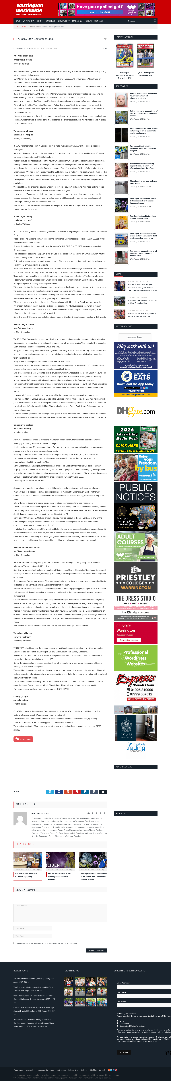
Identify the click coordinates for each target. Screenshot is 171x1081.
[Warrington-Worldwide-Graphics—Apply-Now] (106, 16)
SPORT (40, 21)
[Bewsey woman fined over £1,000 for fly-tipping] (27, 861)
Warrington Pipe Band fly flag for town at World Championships (142, 301)
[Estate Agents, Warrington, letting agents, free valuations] (136, 643)
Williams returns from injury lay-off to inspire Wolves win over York (142, 315)
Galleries (84, 1070)
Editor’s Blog (73, 1070)
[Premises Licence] (136, 502)
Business (50, 21)
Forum (88, 21)
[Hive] (136, 530)
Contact (102, 1070)
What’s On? (28, 21)
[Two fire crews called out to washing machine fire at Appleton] (60, 861)
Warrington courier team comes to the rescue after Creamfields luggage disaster (94, 876)
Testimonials (61, 1070)
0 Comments (25, 739)
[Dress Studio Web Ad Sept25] (136, 620)
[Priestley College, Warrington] (136, 592)
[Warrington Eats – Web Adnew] (136, 397)
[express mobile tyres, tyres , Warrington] (136, 704)
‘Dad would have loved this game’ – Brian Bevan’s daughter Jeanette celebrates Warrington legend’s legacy (142, 287)
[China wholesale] (136, 425)
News (17, 21)
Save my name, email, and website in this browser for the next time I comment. (46, 943)
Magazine (77, 21)
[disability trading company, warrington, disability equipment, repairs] (136, 759)
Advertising (18, 1070)
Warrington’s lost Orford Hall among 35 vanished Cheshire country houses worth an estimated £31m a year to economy (33, 1023)
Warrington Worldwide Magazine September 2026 (124, 75)
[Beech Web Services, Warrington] (136, 670)
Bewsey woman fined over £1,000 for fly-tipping (31, 979)
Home (32, 27)
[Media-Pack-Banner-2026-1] (136, 453)
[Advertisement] (60, 763)
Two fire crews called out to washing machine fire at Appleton (59, 876)
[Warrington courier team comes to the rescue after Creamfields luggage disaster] (93, 861)
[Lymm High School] (136, 740)
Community (64, 21)
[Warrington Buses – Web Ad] (136, 481)
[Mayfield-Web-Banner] (136, 369)
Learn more (122, 1041)
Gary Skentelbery (23, 48)
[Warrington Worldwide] (31, 9)
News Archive (30, 1070)
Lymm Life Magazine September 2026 (145, 74)
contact (98, 21)
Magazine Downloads (46, 1070)
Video (118, 274)
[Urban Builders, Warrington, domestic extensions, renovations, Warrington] (136, 713)
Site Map (93, 1070)
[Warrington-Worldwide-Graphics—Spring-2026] (136, 561)
